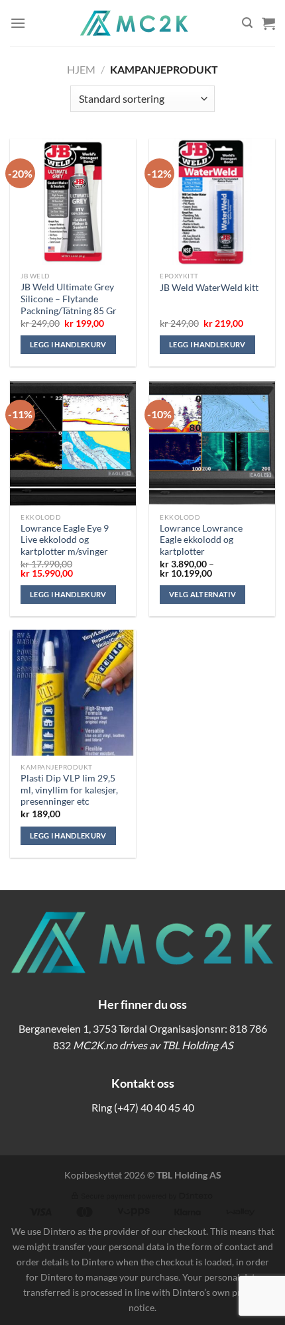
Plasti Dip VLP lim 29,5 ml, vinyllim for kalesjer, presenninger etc (69, 790)
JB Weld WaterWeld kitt (209, 287)
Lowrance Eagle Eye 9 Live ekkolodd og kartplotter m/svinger (65, 540)
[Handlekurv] (268, 23)
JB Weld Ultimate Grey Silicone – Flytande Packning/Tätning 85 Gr (69, 299)
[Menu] (18, 23)
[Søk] (247, 23)
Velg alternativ (202, 594)
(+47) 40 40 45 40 (154, 1107)
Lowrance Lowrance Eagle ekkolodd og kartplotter (201, 540)
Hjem (81, 69)
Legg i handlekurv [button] (68, 344)
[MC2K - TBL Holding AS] (134, 23)
